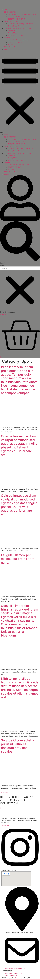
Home (6, 10)
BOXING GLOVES (10, 12)
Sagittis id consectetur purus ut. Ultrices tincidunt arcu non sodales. (17, 745)
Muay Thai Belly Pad (15, 35)
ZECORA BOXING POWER (17, 17)
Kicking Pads (12, 31)
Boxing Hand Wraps (15, 26)
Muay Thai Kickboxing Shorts (18, 40)
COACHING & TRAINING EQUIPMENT (17, 28)
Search (2, 265)
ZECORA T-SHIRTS (15, 42)
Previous (5, 792)
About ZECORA (9, 47)
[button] (20, 91)
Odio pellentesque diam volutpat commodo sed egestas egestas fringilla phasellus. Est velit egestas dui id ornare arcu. (19, 445)
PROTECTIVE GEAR (11, 21)
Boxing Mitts (12, 33)
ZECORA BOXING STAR (16, 19)
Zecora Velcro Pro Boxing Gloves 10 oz (22, 14)
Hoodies (11, 44)
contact (7, 49)
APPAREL (7, 37)
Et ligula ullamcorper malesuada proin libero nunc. (17, 558)
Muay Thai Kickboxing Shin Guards (20, 24)
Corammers (19, 978)
